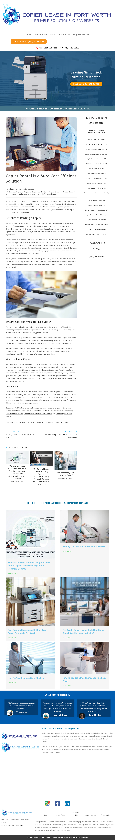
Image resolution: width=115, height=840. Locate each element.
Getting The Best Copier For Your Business (84, 546)
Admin (11, 189)
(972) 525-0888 (96, 256)
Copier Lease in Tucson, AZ (96, 183)
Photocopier (105, 815)
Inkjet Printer (11, 194)
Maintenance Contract (45, 34)
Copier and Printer (39, 192)
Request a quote (81, 34)
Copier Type (68, 192)
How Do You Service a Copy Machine (26, 678)
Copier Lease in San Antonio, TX (96, 140)
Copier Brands (55, 192)
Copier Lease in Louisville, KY (96, 169)
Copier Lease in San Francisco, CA (96, 154)
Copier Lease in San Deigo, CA (96, 144)
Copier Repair (55, 422)
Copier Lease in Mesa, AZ (96, 200)
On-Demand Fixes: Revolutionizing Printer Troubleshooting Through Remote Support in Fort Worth (41, 475)
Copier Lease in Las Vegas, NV (96, 164)
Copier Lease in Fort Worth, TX (96, 149)
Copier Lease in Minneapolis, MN (96, 225)
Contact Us (64, 34)
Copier (26, 192)
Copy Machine (90, 815)
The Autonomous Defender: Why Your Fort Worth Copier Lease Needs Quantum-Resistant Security (17, 472)
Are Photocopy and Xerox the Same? (65, 473)
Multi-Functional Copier (28, 194)
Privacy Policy (60, 815)
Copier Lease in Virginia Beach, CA (96, 210)
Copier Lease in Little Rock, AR (96, 234)
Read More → (13, 573)
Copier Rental (45, 422)
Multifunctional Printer (49, 194)
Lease (28, 34)
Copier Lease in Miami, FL (96, 205)
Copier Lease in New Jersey (96, 229)
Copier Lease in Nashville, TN (96, 159)
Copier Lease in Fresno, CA (96, 188)
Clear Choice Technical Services (20, 422)
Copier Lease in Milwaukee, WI (96, 178)
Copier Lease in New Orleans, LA (96, 215)
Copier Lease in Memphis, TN (96, 173)
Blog (45, 815)
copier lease (36, 422)
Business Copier (15, 192)
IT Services (64, 422)
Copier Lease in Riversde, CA (96, 220)
